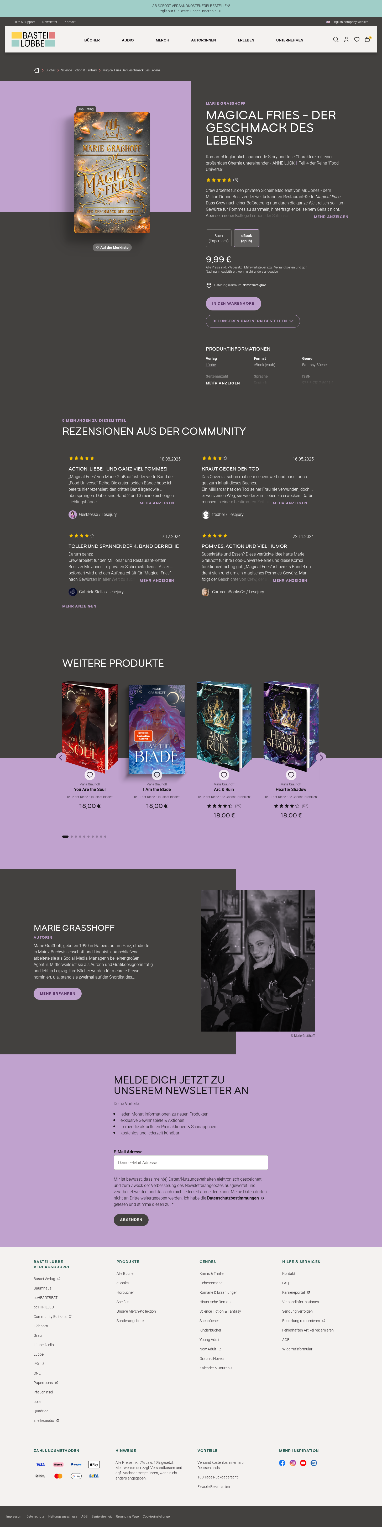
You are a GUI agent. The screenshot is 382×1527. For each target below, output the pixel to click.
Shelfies (123, 1302)
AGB (286, 1340)
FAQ (285, 1283)
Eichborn (41, 1326)
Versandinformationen (300, 1302)
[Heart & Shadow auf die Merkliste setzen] (291, 727)
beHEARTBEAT (45, 1298)
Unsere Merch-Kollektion (136, 1311)
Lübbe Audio (44, 1345)
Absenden (131, 1220)
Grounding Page (127, 1516)
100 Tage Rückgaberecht (217, 1477)
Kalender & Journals (216, 1368)
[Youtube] (303, 1463)
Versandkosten (284, 267)
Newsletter (49, 22)
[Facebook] (282, 1463)
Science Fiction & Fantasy (79, 70)
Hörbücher (125, 1292)
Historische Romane (216, 1302)
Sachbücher (209, 1321)
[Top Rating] (112, 172)
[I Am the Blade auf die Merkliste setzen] (157, 729)
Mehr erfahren (57, 994)
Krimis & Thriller (212, 1273)
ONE (37, 1373)
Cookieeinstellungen (157, 1516)
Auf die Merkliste (114, 248)
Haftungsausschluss (62, 1516)
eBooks (123, 1283)
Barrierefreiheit (102, 1516)
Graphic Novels (212, 1358)
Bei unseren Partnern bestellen (249, 321)
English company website (350, 22)
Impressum (14, 1516)
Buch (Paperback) (219, 238)
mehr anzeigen (331, 217)
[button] (90, 753)
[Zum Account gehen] (346, 39)
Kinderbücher (210, 1330)
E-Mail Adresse (128, 1151)
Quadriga (41, 1411)
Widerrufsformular (297, 1349)
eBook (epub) (246, 238)
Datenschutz (35, 1516)
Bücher (50, 70)
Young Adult (209, 1340)
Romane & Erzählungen (219, 1292)
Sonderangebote (130, 1321)
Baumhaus (42, 1288)
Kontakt (70, 22)
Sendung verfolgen (297, 1311)
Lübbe (211, 365)
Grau (38, 1335)
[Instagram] (293, 1463)
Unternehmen (289, 40)
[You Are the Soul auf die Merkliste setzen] (90, 727)
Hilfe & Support (24, 22)
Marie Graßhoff (226, 103)
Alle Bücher (126, 1273)
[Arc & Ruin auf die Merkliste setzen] (224, 727)
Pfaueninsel (43, 1392)
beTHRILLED (44, 1307)
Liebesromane (211, 1283)
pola (37, 1401)
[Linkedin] (314, 1463)
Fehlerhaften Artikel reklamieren (308, 1330)
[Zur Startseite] (37, 70)
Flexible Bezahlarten (213, 1486)
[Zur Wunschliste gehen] (357, 39)
